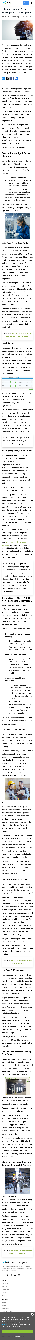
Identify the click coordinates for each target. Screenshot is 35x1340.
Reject (17, 1336)
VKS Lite (4, 1303)
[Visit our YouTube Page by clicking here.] (15, 1274)
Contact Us (5, 1283)
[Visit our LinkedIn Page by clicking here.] (3, 1274)
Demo (26, 3)
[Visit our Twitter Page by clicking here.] (11, 1274)
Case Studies (5, 1289)
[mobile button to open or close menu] (31, 3)
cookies (4, 1324)
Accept (17, 1331)
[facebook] (12, 78)
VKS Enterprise (6, 1308)
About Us (4, 1286)
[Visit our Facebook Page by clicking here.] (7, 1274)
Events (4, 1292)
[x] (8, 78)
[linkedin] (16, 78)
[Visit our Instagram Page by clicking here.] (19, 1274)
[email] (3, 78)
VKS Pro (4, 1305)
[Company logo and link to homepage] (6, 2)
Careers (4, 1295)
